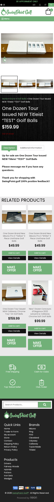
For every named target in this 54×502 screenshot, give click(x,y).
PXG (31, 434)
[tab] (9, 148)
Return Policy (10, 446)
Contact (8, 440)
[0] (48, 11)
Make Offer (11, 268)
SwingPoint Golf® (20, 493)
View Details (14, 258)
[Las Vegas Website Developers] (27, 498)
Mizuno (32, 428)
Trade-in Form (11, 431)
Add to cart (14, 253)
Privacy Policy (11, 449)
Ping (31, 431)
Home (5, 98)
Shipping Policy (11, 443)
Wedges (8, 478)
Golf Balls (21, 98)
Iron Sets (8, 475)
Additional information (31, 147)
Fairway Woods (11, 466)
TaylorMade (35, 446)
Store (12, 98)
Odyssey (33, 440)
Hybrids (7, 469)
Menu (6, 18)
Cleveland (34, 437)
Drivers (7, 463)
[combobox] (20, 405)
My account (10, 434)
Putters (7, 472)
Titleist (32, 449)
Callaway (33, 443)
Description (9, 147)
